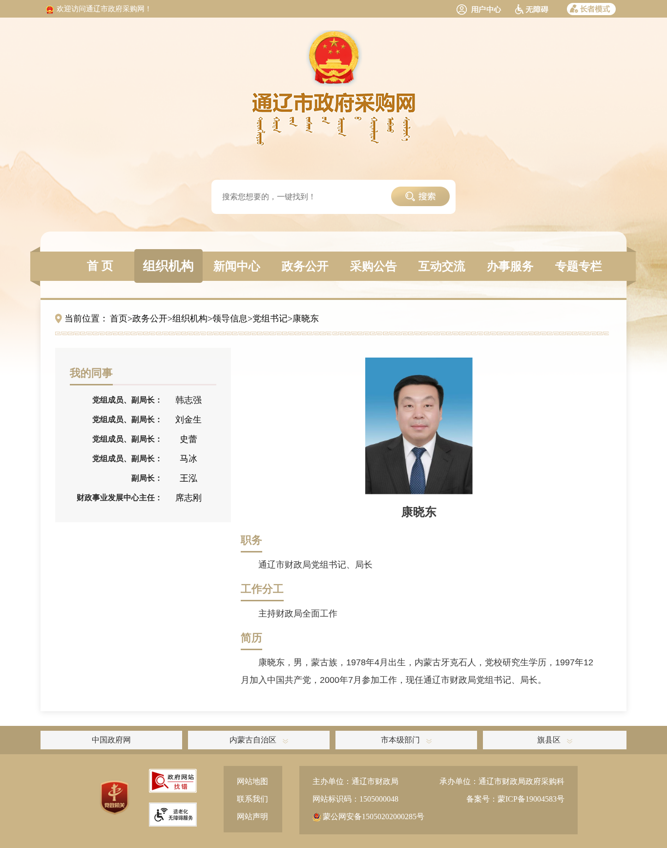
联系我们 (252, 799)
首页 (118, 318)
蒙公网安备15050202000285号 (372, 816)
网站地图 (252, 781)
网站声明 (252, 816)
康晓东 (305, 318)
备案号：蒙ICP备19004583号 (515, 799)
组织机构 (190, 318)
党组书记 (270, 318)
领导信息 (230, 318)
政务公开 (149, 318)
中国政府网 (111, 740)
